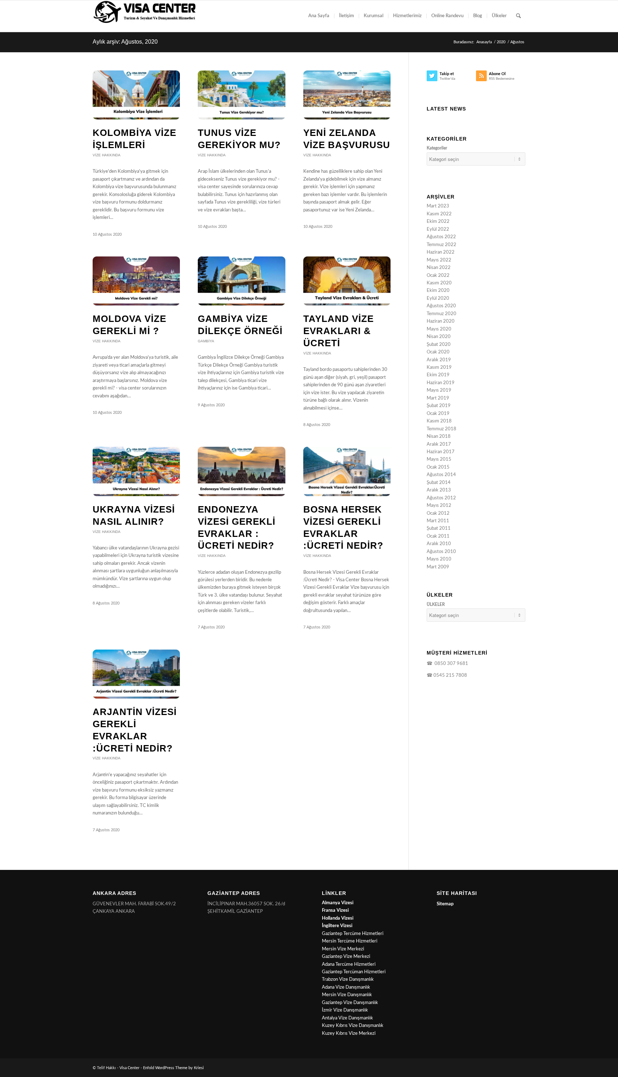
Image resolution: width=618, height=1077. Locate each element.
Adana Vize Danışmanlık (346, 987)
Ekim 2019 (438, 375)
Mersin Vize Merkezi (343, 949)
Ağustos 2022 (441, 237)
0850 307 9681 (450, 663)
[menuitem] (319, 16)
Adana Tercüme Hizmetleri (349, 964)
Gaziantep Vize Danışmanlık (350, 1002)
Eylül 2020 (438, 298)
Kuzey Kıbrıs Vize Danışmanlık (352, 1025)
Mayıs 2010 (439, 559)
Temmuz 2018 (441, 429)
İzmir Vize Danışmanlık (345, 1010)
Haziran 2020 (441, 321)
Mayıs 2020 (439, 329)
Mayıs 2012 (439, 505)
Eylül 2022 (438, 229)
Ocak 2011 (438, 536)
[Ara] (518, 16)
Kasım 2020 (439, 283)
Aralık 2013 (439, 490)
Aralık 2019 (439, 360)
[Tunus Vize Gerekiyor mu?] (241, 94)
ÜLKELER (436, 604)
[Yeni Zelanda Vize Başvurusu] (347, 94)
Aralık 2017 (439, 444)
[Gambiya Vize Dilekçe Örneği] (241, 280)
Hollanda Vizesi (337, 918)
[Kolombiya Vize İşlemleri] (136, 94)
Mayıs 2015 (439, 459)
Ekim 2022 (438, 221)
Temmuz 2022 (441, 245)
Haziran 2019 (441, 383)
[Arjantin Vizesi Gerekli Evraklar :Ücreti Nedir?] (136, 674)
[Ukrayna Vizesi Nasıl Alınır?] (136, 471)
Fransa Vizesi (335, 910)
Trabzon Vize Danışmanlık (348, 979)
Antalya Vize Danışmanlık (347, 1018)
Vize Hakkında (107, 155)
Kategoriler (437, 148)
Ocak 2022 (438, 275)
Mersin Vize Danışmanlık (347, 995)
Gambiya (206, 341)
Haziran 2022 (441, 252)
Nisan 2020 (439, 336)
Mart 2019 (438, 398)
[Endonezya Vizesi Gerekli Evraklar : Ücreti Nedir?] (241, 471)
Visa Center (129, 1068)
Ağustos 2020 (441, 306)
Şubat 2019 (439, 405)
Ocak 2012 (438, 513)
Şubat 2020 (439, 344)
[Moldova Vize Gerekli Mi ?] (136, 280)
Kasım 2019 (439, 367)
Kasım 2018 (439, 421)
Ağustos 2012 (441, 498)
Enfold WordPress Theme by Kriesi (173, 1068)
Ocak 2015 (438, 467)
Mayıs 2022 (439, 260)
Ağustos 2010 (441, 551)
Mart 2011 (438, 521)
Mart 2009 (438, 567)
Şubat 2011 (439, 528)
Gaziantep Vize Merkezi (346, 956)
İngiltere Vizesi (337, 926)
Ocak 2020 (438, 352)
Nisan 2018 (439, 436)
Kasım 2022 (439, 214)
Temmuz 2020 (441, 314)
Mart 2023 (438, 206)
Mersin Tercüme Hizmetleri (349, 941)
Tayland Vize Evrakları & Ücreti (338, 330)
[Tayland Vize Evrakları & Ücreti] (347, 280)
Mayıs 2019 (439, 390)
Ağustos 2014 (441, 475)
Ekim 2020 (438, 290)
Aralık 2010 (439, 544)
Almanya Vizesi (337, 903)
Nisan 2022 (439, 267)
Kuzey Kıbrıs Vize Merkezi (349, 1033)
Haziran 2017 (441, 452)
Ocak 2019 (438, 413)
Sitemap (445, 904)
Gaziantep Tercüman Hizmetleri (354, 972)
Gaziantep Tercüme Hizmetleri (352, 933)
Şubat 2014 (439, 482)
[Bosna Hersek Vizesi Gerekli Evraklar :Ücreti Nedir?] (347, 471)
